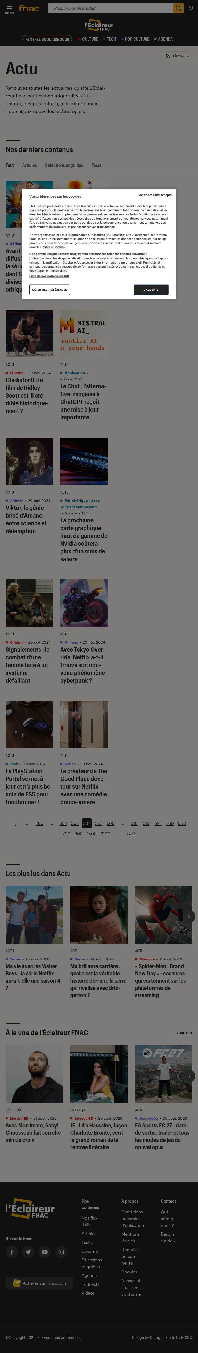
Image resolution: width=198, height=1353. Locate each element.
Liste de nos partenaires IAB (49, 276)
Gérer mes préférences (49, 289)
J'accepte (151, 289)
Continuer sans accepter (155, 195)
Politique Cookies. (52, 247)
